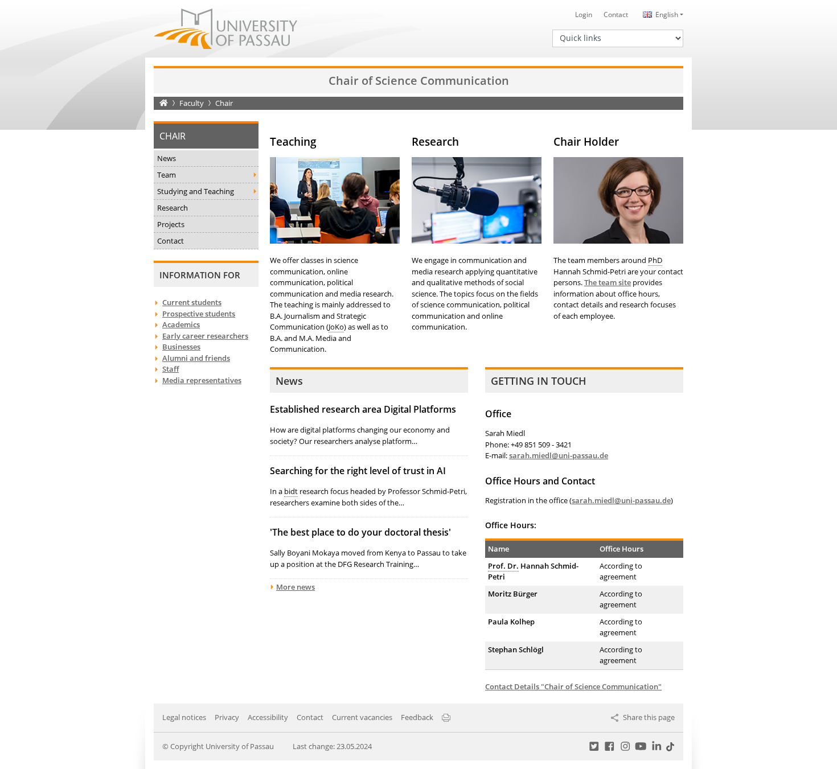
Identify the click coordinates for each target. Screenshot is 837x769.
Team (166, 175)
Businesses (181, 347)
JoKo (336, 327)
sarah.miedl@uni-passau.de (558, 455)
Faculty (191, 103)
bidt (291, 491)
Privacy (227, 717)
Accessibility (268, 717)
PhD (655, 260)
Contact (616, 14)
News (166, 158)
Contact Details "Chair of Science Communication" (573, 686)
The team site (607, 282)
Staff (170, 369)
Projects (170, 224)
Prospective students (198, 314)
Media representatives (201, 380)
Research (172, 208)
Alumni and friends (196, 358)
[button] (661, 14)
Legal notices (184, 717)
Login (583, 14)
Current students (191, 302)
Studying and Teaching (195, 191)
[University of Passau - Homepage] (225, 28)
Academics (181, 324)
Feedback (417, 717)
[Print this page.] (446, 717)
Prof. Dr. (503, 566)
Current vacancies (362, 717)
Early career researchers (205, 336)
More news (295, 587)
